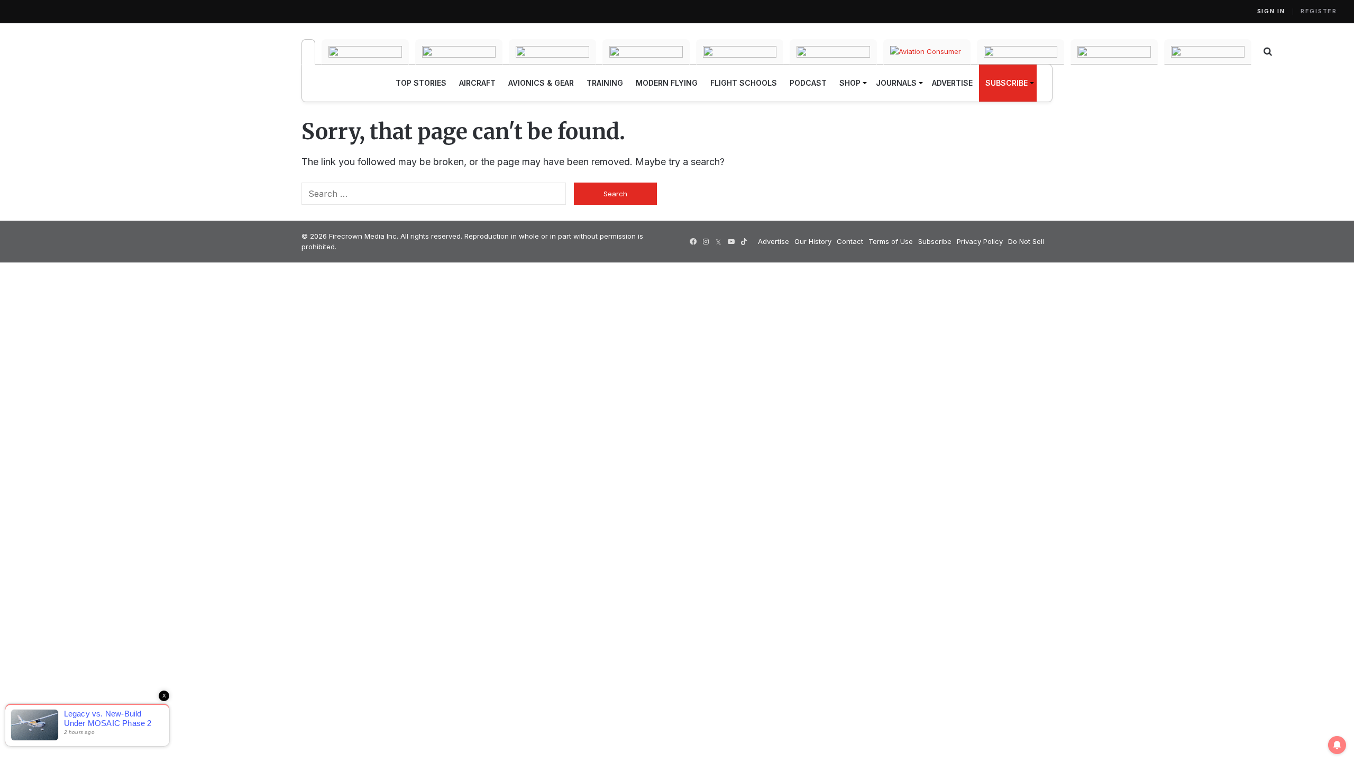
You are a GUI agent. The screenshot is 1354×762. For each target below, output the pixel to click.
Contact (850, 241)
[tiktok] (743, 241)
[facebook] (693, 241)
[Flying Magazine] (308, 52)
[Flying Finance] (1020, 52)
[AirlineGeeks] (458, 52)
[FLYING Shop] (1207, 52)
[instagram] (705, 241)
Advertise (773, 241)
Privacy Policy (980, 241)
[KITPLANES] (739, 52)
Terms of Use (890, 241)
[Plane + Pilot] (833, 52)
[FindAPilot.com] (1114, 52)
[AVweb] (552, 52)
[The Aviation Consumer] (927, 52)
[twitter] (718, 241)
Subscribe (935, 241)
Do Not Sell (1026, 241)
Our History (812, 241)
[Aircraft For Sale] (365, 52)
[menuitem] (421, 83)
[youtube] (731, 241)
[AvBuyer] (646, 52)
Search (615, 193)
